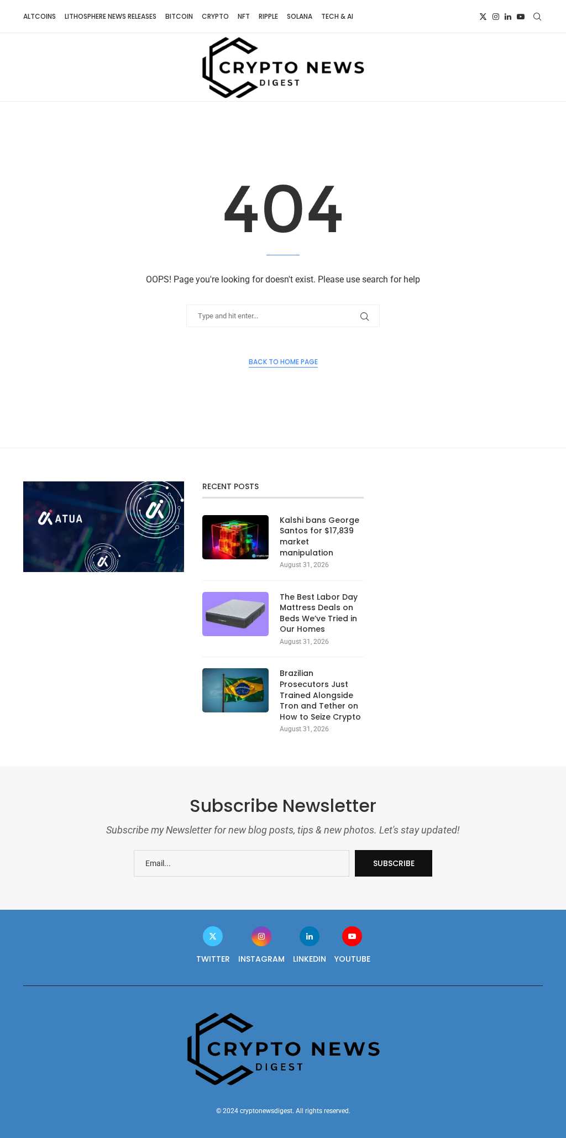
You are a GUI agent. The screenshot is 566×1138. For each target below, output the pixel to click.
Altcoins (39, 16)
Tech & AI (337, 16)
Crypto (215, 16)
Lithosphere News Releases (110, 16)
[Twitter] (483, 17)
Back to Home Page (283, 361)
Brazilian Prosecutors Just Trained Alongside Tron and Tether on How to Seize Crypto (320, 695)
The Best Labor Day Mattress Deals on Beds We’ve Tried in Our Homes (319, 613)
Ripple (268, 16)
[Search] (537, 17)
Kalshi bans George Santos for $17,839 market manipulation (319, 536)
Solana (299, 16)
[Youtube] (521, 17)
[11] (103, 485)
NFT (244, 16)
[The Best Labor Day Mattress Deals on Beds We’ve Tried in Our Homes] (235, 614)
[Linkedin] (508, 17)
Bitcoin (179, 16)
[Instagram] (495, 17)
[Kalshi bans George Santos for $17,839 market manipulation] (235, 537)
